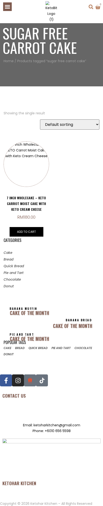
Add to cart (26, 232)
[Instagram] (18, 380)
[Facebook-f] (6, 380)
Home (9, 61)
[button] (7, 6)
